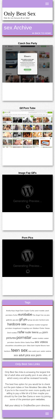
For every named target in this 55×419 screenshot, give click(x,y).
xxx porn (36, 355)
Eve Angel (36, 315)
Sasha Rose (29, 342)
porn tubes (16, 387)
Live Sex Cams (25, 396)
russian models (37, 338)
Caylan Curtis (29, 310)
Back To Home (42, 33)
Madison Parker (38, 328)
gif (21, 319)
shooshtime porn (20, 345)
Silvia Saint (31, 345)
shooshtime (9, 345)
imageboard (17, 328)
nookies (14, 332)
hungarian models (33, 325)
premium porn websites (33, 399)
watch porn (36, 351)
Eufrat (15, 315)
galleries (9, 320)
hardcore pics (44, 320)
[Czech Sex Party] (27, 64)
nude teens (31, 332)
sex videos (41, 342)
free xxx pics (45, 315)
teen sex (19, 350)
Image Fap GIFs (27, 173)
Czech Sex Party (27, 43)
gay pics (15, 320)
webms (48, 351)
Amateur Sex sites (38, 387)
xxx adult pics (22, 355)
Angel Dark (19, 310)
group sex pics (33, 320)
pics (40, 332)
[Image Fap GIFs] (27, 193)
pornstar (23, 337)
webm (43, 351)
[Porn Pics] (27, 258)
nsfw (20, 331)
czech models (39, 310)
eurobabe (25, 314)
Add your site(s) (12, 405)
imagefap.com (27, 328)
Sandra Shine (20, 342)
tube (30, 351)
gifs (25, 319)
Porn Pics (27, 237)
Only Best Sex (20, 14)
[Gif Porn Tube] (27, 129)
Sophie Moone (40, 345)
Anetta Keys (10, 310)
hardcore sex (16, 323)
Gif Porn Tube (27, 108)
